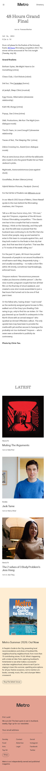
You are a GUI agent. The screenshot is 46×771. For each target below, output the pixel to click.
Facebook (33, 746)
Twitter (32, 750)
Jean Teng (8, 575)
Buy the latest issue (12, 681)
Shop (6, 754)
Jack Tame (8, 506)
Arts (4, 746)
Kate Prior (8, 450)
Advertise (19, 743)
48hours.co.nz (34, 193)
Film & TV (6, 39)
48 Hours (11, 48)
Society (4, 502)
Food (4, 743)
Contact (19, 739)
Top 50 (4, 750)
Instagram (34, 743)
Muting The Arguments (15, 445)
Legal (18, 746)
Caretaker (17, 83)
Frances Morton (26, 29)
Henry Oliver (9, 511)
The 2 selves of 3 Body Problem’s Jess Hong (21, 568)
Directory (40, 4)
